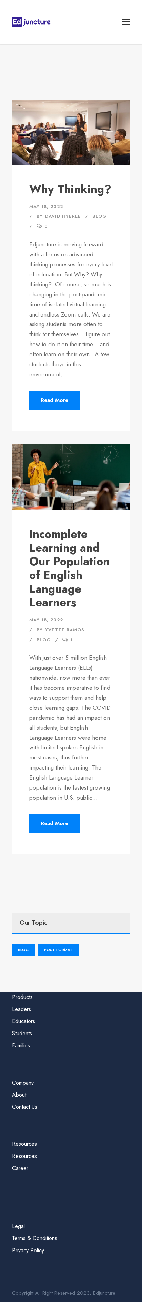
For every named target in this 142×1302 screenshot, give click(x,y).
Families (21, 1045)
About (19, 1095)
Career (20, 1168)
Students (22, 1033)
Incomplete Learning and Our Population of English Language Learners (69, 568)
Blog (99, 216)
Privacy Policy (28, 1250)
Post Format (58, 949)
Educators (23, 1021)
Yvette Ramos (64, 629)
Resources (24, 1156)
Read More (54, 400)
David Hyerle (63, 216)
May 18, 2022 (46, 206)
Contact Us (24, 1107)
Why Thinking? (70, 189)
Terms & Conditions (34, 1238)
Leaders (21, 1009)
